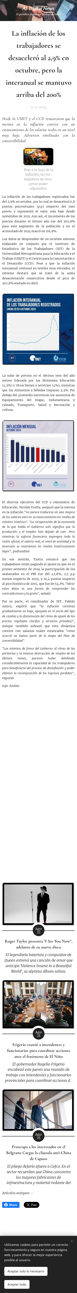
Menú (71, 5)
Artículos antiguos (16, 1193)
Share (13, 1205)
